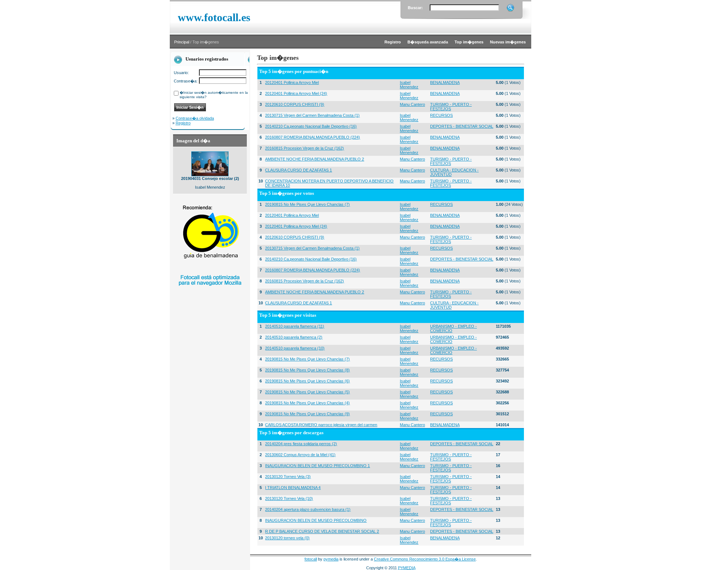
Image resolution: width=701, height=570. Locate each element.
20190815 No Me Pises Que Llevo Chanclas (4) (307, 403)
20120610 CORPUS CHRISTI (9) (294, 104)
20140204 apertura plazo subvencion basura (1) (307, 509)
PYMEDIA (406, 568)
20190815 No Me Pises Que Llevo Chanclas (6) (307, 381)
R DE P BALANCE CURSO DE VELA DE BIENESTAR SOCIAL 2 (322, 531)
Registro (183, 123)
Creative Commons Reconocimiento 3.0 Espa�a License (425, 559)
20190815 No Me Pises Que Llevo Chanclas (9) (307, 414)
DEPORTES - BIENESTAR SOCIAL (461, 126)
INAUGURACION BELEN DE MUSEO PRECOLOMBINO (316, 520)
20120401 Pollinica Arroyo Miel (292, 82)
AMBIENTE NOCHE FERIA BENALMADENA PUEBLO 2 (314, 159)
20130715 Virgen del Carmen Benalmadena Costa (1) (312, 115)
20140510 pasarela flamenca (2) (293, 337)
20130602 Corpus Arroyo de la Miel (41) (300, 454)
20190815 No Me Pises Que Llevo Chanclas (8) (307, 370)
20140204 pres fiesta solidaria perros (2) (301, 444)
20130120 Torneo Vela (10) (289, 498)
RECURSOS (441, 115)
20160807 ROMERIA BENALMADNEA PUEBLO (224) (312, 137)
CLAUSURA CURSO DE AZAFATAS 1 (298, 170)
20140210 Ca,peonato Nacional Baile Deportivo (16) (311, 126)
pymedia (330, 559)
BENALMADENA (445, 82)
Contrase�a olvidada (195, 118)
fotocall (310, 559)
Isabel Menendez (409, 84)
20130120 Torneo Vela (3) (288, 476)
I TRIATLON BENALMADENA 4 (293, 487)
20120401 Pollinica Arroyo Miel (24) (296, 93)
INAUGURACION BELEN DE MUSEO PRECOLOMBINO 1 (317, 465)
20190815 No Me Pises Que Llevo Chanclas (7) (307, 204)
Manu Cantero (412, 104)
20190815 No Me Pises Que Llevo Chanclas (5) (307, 392)
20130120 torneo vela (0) (287, 538)
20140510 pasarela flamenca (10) (295, 348)
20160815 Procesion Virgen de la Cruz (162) (304, 148)
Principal (181, 42)
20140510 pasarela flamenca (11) (294, 326)
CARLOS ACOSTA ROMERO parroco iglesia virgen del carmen (321, 425)
